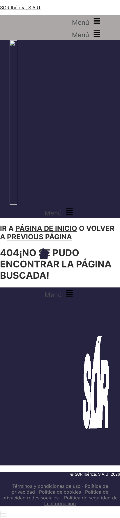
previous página (39, 237)
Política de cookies (60, 492)
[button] (87, 21)
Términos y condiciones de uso (46, 486)
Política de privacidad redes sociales (55, 495)
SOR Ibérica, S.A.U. (20, 7)
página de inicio (46, 228)
